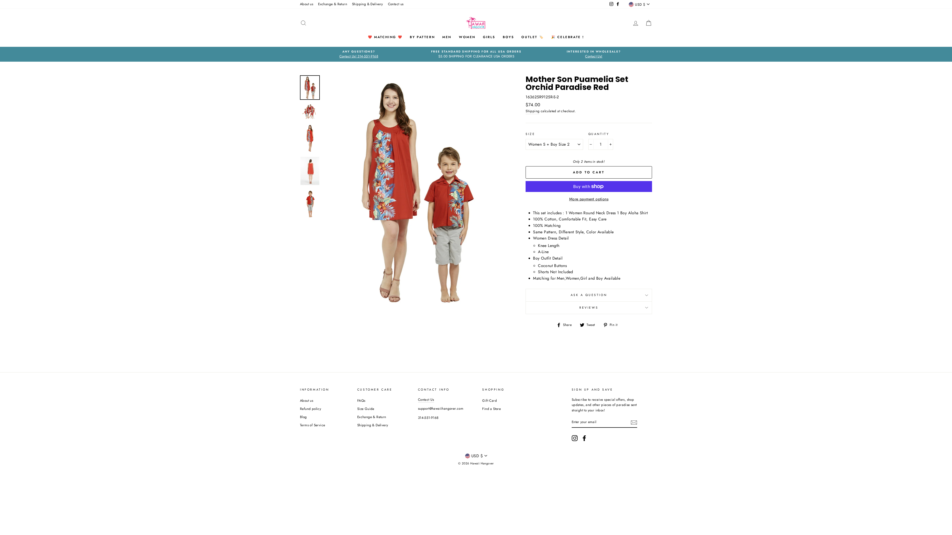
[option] (358, 54)
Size (530, 134)
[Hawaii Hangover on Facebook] (584, 438)
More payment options (588, 199)
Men (446, 37)
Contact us (396, 3)
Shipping (532, 110)
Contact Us (426, 399)
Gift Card (489, 400)
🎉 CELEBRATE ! (567, 37)
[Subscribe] (634, 422)
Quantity (598, 134)
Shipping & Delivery (367, 3)
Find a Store (491, 408)
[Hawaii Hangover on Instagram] (575, 438)
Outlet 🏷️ (532, 37)
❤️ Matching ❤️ (385, 37)
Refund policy (310, 408)
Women (467, 37)
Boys (508, 37)
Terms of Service (312, 425)
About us (306, 3)
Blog (303, 416)
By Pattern (422, 37)
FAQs (361, 400)
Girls (489, 37)
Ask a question (589, 295)
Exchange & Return (332, 3)
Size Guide (365, 408)
